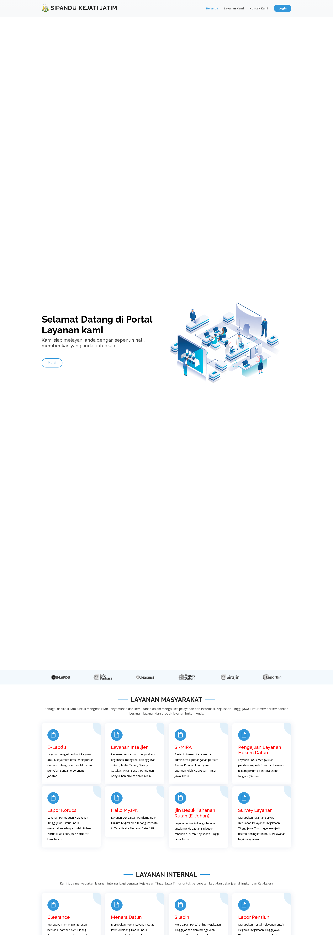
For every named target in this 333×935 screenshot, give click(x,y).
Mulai (52, 363)
